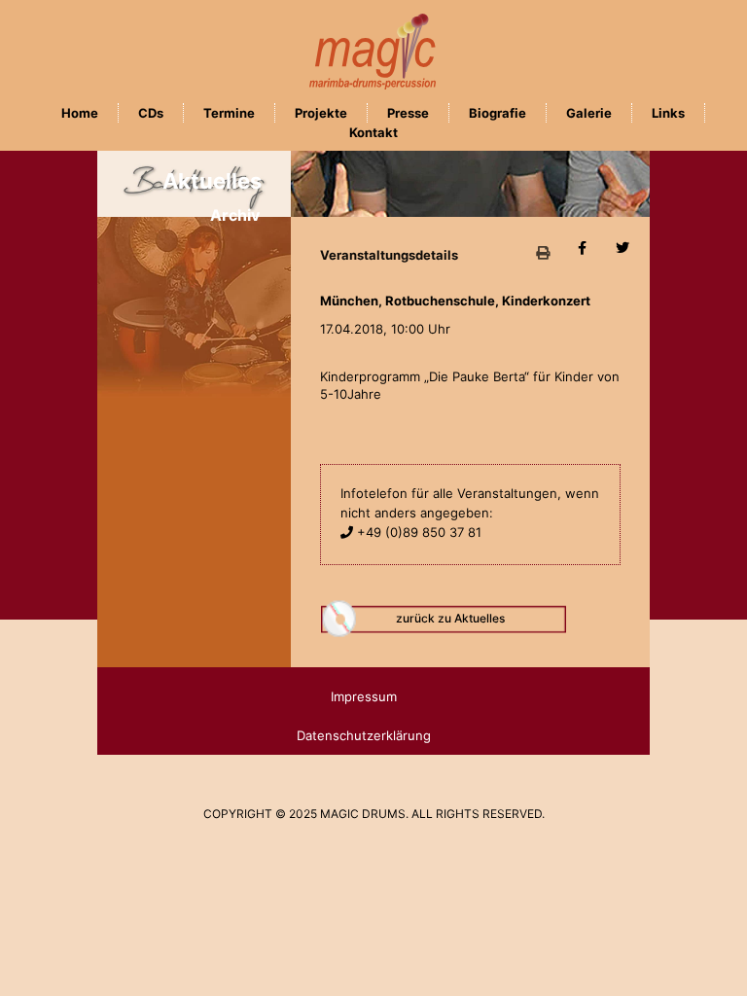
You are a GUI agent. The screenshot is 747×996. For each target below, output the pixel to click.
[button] (542, 252)
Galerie (589, 113)
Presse (408, 113)
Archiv (235, 215)
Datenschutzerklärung (364, 735)
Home (79, 113)
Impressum (364, 696)
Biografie (497, 113)
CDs (150, 113)
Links (668, 113)
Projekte (321, 113)
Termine (229, 113)
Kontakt (373, 132)
